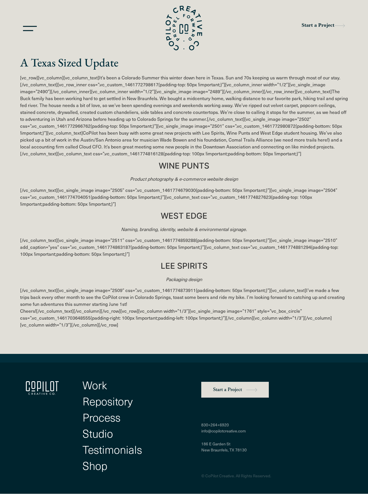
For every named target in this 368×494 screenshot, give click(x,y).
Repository (108, 401)
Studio (98, 433)
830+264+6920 (215, 425)
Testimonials (112, 449)
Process (101, 417)
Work (95, 385)
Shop (95, 465)
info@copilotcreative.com (223, 431)
